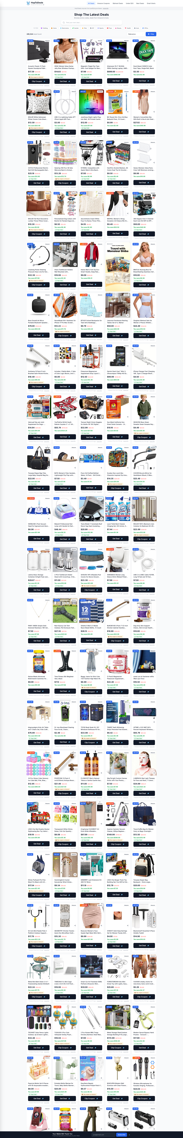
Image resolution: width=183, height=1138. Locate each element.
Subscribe (121, 1135)
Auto (137, 28)
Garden (76, 28)
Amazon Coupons (103, 3)
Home (55, 28)
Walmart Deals (118, 3)
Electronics (65, 28)
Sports (101, 28)
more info (105, 8)
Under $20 (129, 3)
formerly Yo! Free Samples (37, 4)
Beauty (119, 28)
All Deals (91, 3)
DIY (93, 28)
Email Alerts (151, 3)
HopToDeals (37, 2)
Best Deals (140, 3)
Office (146, 28)
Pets (85, 28)
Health (129, 28)
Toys (110, 28)
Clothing (45, 28)
